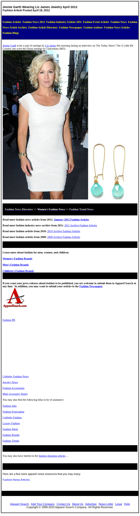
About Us (77, 504)
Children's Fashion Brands (18, 270)
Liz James (50, 45)
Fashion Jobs (10, 405)
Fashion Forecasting (13, 411)
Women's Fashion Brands (17, 258)
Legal (118, 504)
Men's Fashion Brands (16, 264)
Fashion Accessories (13, 388)
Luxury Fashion (11, 423)
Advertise (91, 504)
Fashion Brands (11, 435)
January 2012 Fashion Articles (71, 219)
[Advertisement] (70, 348)
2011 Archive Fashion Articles (80, 225)
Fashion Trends (11, 440)
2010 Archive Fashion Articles (63, 231)
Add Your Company (43, 504)
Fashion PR (9, 320)
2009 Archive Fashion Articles (63, 237)
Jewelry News (10, 382)
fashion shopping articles (52, 455)
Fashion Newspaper (90, 286)
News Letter (106, 504)
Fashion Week (10, 429)
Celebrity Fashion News (16, 376)
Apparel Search (19, 504)
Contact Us (63, 504)
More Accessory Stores (15, 393)
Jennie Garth (9, 45)
